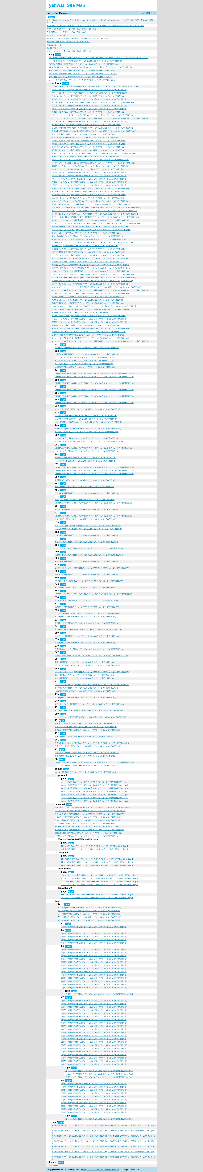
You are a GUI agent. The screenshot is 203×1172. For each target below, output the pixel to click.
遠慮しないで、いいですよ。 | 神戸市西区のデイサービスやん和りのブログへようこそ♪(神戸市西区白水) (90, 220)
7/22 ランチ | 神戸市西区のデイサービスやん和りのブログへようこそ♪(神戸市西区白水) (87, 574)
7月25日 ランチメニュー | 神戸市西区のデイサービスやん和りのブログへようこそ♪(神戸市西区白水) (89, 182)
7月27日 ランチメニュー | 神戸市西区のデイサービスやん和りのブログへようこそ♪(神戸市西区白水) (89, 176)
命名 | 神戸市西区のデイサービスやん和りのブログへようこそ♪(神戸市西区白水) (84, 487)
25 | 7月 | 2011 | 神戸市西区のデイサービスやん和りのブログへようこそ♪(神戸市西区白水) (94, 1052)
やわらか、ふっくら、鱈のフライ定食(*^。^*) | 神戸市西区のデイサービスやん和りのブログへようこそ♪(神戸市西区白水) (97, 223)
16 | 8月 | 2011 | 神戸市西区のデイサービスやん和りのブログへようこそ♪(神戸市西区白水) (94, 1112)
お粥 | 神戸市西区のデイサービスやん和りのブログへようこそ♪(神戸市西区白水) (84, 736)
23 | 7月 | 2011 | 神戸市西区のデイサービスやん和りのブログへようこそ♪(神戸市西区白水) (94, 1048)
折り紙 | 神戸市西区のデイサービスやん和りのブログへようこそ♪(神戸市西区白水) (85, 617)
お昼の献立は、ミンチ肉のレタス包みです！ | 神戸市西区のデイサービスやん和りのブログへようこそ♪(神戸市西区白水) (96, 207)
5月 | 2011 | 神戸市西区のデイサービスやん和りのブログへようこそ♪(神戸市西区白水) (89, 917)
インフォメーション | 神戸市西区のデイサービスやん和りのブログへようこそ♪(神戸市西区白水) (90, 811)
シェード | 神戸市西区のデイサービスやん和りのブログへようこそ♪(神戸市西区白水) (86, 451)
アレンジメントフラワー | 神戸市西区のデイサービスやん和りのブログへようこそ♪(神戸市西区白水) (92, 672)
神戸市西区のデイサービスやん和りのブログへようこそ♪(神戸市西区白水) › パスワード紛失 (83, 74)
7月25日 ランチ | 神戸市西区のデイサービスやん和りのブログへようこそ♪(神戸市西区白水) (89, 581)
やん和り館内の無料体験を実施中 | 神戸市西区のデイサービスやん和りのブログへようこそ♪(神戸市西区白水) (92, 128)
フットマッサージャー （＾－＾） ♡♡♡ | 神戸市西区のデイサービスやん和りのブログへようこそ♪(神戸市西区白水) (96, 287)
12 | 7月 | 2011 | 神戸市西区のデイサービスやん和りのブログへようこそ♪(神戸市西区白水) (94, 1023)
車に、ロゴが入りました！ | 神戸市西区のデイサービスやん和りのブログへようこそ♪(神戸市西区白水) (90, 258)
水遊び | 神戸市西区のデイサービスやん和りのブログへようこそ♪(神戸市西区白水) (85, 691)
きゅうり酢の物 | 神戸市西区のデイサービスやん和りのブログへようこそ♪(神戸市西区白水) (89, 441)
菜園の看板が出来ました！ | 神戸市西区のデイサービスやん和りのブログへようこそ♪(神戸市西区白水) (90, 227)
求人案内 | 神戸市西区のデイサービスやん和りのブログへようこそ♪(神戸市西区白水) (86, 836)
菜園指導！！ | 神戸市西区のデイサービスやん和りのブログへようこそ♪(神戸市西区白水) (85, 246)
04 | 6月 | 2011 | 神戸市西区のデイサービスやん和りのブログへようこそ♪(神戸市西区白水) (94, 953)
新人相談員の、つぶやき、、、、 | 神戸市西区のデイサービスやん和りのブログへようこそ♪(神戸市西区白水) (92, 243)
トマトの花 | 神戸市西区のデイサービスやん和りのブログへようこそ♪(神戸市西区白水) (87, 766)
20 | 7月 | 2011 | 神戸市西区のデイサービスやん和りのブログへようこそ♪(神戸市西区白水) (94, 1039)
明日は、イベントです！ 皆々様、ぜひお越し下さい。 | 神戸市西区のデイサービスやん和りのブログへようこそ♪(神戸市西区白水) (100, 118)
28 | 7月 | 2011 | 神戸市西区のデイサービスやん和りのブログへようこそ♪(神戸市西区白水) (94, 1061)
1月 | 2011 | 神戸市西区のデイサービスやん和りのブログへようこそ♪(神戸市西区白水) (89, 920)
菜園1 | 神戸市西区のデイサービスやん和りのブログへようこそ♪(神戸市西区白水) (85, 500)
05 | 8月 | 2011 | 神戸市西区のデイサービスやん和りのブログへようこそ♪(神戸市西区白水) (94, 1093)
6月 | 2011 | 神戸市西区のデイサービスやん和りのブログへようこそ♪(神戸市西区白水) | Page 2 (99, 994)
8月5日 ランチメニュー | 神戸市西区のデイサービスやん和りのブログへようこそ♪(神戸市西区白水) (89, 141)
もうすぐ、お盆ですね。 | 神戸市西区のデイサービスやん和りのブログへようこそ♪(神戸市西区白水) (89, 96)
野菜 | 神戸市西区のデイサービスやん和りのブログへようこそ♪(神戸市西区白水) (84, 662)
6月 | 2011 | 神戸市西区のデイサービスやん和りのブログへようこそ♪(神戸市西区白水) (89, 911)
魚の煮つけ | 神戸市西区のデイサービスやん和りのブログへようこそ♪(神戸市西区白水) (87, 607)
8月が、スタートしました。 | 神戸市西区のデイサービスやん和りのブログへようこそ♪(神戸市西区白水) (90, 160)
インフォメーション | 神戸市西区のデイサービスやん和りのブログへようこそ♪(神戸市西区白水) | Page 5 (99, 885)
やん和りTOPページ (147, 13)
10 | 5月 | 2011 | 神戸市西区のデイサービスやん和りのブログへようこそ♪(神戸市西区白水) (94, 943)
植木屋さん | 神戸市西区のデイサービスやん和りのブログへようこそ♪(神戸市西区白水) (87, 354)
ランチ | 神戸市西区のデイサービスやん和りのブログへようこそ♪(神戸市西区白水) (85, 698)
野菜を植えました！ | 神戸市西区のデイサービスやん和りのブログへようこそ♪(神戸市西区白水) (87, 300)
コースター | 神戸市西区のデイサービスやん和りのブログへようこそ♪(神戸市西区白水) (87, 753)
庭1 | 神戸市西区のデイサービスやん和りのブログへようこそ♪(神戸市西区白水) (84, 357)
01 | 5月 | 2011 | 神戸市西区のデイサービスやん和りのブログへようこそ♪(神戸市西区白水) (94, 933)
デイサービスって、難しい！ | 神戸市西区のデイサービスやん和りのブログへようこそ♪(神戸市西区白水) (90, 192)
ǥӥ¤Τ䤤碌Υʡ (53, 1165)
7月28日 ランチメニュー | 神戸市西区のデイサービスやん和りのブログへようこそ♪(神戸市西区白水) (89, 172)
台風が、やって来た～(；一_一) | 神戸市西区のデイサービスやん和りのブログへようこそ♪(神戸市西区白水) (91, 204)
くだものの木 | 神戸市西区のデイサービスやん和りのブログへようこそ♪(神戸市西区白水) (88, 526)
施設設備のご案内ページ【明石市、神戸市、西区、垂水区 (68, 42)
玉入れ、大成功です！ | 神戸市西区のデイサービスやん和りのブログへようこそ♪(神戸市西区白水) (88, 157)
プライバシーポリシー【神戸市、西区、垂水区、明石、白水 (69, 51)
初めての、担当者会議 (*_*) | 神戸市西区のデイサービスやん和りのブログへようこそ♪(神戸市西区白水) (91, 268)
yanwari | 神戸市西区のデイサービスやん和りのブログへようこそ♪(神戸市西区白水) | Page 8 (94, 801)
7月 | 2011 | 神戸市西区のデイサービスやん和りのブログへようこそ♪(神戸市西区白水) (89, 908)
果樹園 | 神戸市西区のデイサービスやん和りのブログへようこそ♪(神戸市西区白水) (85, 480)
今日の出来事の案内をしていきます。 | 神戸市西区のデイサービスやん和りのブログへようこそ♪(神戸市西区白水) (94, 131)
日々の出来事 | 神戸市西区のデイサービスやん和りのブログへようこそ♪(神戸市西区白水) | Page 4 (97, 865)
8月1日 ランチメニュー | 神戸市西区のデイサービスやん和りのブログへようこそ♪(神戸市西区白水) (89, 150)
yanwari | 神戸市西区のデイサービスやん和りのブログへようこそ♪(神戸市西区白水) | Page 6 (94, 795)
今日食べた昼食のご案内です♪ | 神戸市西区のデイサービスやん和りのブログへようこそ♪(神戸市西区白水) (91, 309)
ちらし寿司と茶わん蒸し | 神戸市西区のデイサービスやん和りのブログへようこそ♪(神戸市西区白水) (89, 195)
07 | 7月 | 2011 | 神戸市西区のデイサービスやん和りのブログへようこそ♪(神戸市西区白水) (94, 1013)
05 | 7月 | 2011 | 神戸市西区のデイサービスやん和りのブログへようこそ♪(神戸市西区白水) (94, 1007)
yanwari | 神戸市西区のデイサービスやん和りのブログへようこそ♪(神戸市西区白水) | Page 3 (94, 785)
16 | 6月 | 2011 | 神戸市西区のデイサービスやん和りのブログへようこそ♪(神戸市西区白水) (94, 962)
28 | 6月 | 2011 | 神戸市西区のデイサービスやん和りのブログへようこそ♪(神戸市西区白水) (94, 984)
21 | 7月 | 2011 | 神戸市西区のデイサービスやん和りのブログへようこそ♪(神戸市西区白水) (94, 1042)
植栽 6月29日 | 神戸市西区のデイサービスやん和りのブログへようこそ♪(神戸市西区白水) (88, 422)
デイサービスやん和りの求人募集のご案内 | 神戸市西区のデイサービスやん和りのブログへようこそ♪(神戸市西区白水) (95, 217)
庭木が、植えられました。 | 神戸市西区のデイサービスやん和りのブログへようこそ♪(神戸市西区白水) (90, 284)
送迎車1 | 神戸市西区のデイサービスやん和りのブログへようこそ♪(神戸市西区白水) (86, 416)
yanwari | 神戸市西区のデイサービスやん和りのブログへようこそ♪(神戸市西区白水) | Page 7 (94, 798)
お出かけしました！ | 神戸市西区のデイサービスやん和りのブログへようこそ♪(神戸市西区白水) (87, 169)
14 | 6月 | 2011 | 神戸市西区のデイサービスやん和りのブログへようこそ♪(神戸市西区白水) (94, 956)
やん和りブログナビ (54, 48)
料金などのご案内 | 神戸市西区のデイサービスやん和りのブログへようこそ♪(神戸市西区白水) (89, 830)
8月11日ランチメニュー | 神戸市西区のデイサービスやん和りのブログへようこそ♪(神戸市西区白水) (91, 711)
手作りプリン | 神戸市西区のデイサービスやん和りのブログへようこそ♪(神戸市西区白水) (88, 746)
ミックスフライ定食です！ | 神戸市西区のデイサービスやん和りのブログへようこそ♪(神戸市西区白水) (90, 201)
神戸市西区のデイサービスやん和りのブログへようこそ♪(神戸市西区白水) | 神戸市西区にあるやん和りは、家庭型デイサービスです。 (98, 58)
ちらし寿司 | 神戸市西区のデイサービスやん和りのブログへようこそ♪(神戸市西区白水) (87, 561)
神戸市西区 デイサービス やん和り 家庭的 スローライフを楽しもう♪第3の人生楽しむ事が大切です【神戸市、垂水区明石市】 (95, 26)
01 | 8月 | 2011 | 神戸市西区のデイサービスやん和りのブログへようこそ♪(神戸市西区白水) (94, 1084)
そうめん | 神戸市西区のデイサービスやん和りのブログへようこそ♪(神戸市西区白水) (86, 600)
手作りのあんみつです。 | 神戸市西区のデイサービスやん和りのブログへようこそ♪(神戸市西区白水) (89, 147)
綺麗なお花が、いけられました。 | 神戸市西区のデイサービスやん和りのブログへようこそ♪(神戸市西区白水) (92, 281)
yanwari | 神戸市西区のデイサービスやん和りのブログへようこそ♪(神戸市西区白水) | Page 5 (94, 791)
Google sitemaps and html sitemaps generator (100, 1170)
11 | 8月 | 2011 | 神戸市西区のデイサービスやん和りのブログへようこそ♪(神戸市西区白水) (94, 1106)
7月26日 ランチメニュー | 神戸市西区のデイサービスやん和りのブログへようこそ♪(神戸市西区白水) (89, 122)
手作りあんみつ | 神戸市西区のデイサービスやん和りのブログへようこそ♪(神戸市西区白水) (89, 649)
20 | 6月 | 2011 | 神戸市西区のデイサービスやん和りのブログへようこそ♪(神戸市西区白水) (94, 968)
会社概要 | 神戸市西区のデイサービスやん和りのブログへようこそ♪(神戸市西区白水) (83, 313)
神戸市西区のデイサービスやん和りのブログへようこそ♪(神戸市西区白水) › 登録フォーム (82, 70)
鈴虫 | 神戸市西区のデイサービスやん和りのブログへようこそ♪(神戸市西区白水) (84, 678)
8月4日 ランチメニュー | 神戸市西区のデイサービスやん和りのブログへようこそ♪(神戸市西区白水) (89, 144)
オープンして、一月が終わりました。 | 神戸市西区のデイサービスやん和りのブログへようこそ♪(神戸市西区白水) (94, 163)
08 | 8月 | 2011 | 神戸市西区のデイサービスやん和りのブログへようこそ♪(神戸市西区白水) (94, 1096)
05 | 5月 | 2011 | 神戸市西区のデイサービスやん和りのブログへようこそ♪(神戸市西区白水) (94, 940)
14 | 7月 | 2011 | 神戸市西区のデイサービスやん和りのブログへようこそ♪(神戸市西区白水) (94, 1029)
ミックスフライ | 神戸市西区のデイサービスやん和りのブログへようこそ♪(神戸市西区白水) (89, 548)
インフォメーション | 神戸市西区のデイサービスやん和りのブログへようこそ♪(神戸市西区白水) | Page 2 (99, 875)
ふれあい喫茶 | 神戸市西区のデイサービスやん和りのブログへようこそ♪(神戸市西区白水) (88, 613)
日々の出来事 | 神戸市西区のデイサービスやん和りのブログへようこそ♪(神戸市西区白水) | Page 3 (97, 862)
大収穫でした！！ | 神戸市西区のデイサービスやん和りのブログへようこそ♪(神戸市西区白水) (86, 125)
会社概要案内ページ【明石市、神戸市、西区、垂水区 (66, 32)
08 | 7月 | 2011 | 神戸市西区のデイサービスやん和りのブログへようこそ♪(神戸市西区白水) (94, 1017)
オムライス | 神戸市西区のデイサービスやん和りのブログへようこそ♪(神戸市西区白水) (87, 636)
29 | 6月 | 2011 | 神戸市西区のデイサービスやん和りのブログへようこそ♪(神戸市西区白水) (94, 988)
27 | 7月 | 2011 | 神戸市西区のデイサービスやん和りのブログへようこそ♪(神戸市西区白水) (94, 1058)
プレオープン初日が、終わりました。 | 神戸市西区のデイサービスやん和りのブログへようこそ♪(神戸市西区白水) (94, 278)
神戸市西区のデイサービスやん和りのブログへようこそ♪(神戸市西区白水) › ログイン (80, 77)
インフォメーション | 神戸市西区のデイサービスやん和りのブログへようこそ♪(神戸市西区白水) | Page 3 (99, 878)
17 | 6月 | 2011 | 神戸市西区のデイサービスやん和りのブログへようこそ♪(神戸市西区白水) (94, 965)
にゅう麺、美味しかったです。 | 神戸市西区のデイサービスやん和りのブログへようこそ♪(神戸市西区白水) (91, 230)
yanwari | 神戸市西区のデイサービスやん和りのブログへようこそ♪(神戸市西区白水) (85, 772)
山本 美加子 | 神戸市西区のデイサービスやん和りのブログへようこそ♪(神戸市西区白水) (85, 137)
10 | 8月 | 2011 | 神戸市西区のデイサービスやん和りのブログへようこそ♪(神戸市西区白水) (94, 1103)
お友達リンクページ (54, 45)
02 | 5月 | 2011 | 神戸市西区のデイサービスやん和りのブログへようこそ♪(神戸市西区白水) (94, 936)
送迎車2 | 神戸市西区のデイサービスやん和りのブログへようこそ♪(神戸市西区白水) (86, 419)
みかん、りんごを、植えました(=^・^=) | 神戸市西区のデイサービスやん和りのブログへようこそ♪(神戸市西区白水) (94, 211)
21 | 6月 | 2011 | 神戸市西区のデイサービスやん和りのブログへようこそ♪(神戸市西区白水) (94, 972)
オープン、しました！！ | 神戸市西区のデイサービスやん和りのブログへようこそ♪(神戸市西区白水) (89, 255)
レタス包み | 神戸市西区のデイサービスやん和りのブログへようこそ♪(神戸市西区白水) (87, 535)
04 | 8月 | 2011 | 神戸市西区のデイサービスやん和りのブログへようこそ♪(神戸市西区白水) (94, 1090)
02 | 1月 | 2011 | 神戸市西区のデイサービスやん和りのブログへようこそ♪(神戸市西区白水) (94, 927)
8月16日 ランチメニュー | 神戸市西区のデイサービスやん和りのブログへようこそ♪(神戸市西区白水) (89, 90)
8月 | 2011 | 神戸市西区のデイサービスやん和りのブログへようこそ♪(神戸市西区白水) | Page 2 (99, 1119)
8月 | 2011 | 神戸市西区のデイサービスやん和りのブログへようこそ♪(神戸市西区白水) (89, 914)
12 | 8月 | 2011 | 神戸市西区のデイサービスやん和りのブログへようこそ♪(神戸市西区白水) (94, 1109)
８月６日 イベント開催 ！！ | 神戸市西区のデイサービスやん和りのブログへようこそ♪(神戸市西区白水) (91, 188)
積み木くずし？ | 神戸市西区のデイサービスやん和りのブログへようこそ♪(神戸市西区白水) (89, 555)
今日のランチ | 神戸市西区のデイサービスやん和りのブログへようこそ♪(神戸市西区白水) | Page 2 (97, 895)
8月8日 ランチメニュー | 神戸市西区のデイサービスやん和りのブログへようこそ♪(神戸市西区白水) (89, 112)
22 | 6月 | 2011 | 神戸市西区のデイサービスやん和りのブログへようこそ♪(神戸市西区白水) (94, 975)
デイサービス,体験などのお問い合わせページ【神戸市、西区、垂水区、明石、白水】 (78, 38)
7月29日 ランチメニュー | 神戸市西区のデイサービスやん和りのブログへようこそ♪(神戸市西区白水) (89, 179)
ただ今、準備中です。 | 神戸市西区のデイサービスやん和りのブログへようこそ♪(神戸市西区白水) (88, 297)
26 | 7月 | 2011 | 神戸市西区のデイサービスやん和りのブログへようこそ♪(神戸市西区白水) (94, 1055)
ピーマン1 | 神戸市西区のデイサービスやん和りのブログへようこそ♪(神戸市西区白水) (86, 724)
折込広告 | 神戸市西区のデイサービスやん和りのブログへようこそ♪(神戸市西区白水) (86, 623)
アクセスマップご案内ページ (57, 35)
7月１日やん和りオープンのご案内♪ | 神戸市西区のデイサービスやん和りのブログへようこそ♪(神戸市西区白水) (90, 67)
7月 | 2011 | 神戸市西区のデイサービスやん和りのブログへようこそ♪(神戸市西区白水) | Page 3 (99, 1074)
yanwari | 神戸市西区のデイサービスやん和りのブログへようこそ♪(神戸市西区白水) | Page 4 (94, 788)
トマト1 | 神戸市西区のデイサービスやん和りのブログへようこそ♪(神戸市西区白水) (86, 727)
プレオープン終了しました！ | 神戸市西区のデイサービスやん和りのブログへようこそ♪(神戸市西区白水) (90, 271)
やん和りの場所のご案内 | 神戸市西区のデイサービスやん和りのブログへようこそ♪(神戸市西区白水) (89, 316)
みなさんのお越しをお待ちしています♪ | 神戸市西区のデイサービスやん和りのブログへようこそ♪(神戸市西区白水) (94, 306)
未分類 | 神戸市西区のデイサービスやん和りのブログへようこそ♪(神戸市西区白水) (85, 823)
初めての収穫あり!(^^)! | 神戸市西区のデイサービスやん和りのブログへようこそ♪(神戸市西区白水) (88, 252)
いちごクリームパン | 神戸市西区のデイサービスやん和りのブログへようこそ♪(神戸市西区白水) (90, 717)
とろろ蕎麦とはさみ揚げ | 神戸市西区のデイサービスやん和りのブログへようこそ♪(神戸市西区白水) (92, 743)
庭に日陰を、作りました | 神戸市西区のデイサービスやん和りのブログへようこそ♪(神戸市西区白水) (89, 249)
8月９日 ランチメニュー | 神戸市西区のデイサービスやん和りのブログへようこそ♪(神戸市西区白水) (89, 109)
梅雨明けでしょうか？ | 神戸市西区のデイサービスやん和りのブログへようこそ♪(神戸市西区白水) (88, 262)
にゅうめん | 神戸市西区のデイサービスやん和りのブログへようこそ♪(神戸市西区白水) (87, 493)
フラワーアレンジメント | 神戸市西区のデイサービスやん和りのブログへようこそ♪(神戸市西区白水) (92, 568)
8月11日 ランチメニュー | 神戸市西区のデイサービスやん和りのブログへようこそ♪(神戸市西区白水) (89, 99)
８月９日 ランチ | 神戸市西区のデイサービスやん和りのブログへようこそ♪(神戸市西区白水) (89, 704)
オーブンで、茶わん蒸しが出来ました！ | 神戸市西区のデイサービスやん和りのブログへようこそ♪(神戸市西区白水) (95, 214)
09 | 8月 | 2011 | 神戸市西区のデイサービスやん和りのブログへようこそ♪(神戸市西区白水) (94, 1100)
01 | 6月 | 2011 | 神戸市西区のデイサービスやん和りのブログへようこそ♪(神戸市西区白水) (94, 949)
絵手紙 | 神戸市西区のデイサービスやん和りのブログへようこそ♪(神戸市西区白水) (85, 367)
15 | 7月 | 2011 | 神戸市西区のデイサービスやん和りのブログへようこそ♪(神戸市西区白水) (94, 1032)
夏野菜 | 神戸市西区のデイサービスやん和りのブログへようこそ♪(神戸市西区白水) (85, 587)
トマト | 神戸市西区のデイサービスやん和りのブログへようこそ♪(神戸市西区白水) (85, 519)
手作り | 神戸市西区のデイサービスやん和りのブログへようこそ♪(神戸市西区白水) (85, 756)
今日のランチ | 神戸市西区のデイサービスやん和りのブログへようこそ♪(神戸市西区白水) (88, 817)
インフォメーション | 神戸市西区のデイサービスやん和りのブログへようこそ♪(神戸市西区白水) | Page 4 (99, 882)
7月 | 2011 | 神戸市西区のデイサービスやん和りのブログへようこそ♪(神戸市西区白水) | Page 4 (99, 1077)
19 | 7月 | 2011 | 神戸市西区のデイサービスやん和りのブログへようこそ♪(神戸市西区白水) (94, 1036)
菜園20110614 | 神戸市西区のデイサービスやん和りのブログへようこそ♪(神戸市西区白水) (88, 730)
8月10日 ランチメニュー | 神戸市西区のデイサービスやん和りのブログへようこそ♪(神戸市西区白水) (89, 106)
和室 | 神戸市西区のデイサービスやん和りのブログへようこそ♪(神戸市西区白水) (84, 675)
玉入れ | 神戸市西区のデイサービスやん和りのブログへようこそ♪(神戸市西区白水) (85, 643)
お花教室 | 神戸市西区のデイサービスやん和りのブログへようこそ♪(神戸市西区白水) (86, 688)
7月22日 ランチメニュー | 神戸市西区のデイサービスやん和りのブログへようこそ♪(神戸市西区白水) (89, 185)
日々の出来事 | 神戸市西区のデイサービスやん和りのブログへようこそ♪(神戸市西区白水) (88, 820)
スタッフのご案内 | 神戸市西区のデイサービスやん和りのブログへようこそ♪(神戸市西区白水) (89, 814)
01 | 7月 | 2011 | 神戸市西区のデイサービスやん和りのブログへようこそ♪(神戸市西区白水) (94, 1001)
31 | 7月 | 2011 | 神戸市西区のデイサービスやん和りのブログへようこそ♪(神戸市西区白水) (94, 1064)
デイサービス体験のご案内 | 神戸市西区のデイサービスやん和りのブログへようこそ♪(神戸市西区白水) (93, 807)
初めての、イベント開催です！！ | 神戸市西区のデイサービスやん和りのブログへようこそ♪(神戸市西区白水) (92, 115)
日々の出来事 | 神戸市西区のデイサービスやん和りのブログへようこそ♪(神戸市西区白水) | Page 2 (97, 859)
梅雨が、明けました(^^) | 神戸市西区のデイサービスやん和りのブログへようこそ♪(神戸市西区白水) (89, 239)
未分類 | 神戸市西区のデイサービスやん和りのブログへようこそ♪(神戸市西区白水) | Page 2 (94, 846)
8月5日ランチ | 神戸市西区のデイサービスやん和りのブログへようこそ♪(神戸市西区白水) (88, 665)
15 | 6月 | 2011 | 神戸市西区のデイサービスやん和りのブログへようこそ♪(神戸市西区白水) (94, 959)
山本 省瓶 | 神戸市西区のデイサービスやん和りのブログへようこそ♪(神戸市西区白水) (84, 134)
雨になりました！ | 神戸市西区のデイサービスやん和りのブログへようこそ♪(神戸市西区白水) (86, 233)
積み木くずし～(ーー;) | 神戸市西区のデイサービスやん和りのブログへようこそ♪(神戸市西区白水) (88, 198)
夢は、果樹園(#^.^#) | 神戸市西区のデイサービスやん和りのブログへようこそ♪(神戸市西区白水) (87, 236)
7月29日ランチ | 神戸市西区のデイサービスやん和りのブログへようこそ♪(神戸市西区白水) (88, 630)
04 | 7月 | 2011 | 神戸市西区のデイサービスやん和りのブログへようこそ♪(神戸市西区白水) (94, 1004)
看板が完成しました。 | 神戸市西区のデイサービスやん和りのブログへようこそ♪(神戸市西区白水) (88, 303)
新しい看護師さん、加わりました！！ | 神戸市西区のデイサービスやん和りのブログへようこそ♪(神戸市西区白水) (94, 102)
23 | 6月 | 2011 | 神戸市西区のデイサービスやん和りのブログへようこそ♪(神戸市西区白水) (94, 978)
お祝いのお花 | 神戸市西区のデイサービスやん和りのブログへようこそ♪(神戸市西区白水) (88, 429)
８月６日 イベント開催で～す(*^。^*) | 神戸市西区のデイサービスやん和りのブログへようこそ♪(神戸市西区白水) (94, 153)
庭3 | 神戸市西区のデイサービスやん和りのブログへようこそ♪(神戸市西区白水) (84, 364)
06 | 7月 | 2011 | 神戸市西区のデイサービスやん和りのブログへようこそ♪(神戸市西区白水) (94, 1010)
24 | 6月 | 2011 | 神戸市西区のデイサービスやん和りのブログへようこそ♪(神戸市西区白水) (94, 981)
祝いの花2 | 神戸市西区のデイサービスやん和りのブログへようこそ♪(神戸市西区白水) (86, 432)
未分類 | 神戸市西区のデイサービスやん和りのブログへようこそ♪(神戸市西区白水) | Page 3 (94, 849)
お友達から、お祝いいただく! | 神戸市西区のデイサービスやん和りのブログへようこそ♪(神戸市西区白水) (91, 265)
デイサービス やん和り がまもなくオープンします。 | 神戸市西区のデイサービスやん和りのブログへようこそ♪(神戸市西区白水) (100, 290)
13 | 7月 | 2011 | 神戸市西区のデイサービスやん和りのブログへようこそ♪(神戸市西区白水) (94, 1026)
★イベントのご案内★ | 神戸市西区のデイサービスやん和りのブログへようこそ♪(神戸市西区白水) (85, 61)
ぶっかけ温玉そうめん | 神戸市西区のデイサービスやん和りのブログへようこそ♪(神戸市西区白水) (91, 656)
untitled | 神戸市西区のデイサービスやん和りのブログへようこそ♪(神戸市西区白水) (85, 458)
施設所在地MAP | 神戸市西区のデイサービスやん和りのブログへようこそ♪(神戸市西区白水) (89, 833)
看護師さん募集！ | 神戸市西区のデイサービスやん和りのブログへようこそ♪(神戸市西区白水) (83, 64)
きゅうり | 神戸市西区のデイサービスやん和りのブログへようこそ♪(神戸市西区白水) (86, 438)
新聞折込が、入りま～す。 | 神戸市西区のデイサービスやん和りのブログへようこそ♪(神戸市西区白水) (90, 166)
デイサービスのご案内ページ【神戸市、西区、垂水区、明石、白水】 (72, 29)
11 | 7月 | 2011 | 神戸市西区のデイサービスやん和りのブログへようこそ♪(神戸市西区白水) (94, 1020)
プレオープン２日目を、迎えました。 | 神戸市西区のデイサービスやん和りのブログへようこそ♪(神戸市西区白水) (94, 274)
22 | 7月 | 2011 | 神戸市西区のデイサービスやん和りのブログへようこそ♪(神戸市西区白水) (94, 1045)
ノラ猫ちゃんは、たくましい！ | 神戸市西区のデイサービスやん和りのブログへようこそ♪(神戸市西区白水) (91, 293)
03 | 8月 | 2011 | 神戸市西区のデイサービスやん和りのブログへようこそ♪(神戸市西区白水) (94, 1087)
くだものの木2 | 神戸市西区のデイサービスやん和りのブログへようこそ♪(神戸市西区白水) (88, 529)
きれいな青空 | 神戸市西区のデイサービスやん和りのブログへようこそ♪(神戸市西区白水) (82, 80)
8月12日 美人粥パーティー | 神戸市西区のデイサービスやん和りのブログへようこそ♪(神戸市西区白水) (90, 93)
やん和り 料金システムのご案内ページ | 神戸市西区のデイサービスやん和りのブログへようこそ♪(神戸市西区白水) (95, 86)
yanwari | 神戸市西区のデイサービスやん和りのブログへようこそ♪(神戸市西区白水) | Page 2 (94, 782)
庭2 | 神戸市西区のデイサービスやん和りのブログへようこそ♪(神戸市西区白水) (84, 361)
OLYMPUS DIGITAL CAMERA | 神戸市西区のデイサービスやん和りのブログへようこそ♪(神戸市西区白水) (94, 373)
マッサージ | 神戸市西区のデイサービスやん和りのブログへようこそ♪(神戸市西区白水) (87, 348)
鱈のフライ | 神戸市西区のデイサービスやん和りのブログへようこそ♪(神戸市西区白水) (87, 509)
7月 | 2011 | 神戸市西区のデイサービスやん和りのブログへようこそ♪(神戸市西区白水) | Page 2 (99, 1071)
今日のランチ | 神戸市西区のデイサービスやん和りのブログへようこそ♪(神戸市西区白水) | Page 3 (97, 898)
